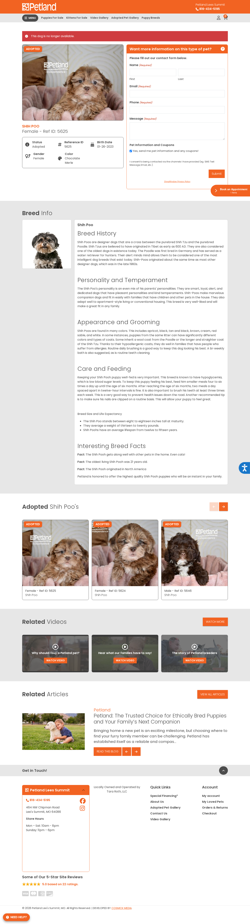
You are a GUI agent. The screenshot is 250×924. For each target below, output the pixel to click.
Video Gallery (99, 18)
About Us (157, 802)
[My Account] (218, 18)
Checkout (209, 813)
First (132, 79)
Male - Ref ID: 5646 (178, 591)
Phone (141, 102)
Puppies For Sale (52, 18)
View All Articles (212, 694)
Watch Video (55, 660)
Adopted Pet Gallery (125, 18)
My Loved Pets (213, 802)
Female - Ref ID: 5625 (40, 591)
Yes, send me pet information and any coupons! (165, 151)
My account (211, 796)
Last (181, 79)
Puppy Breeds (151, 18)
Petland (102, 710)
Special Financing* (164, 796)
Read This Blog (107, 751)
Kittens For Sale (76, 18)
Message (143, 119)
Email (140, 86)
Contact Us (158, 813)
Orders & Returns (215, 807)
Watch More (215, 622)
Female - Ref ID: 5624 (110, 591)
